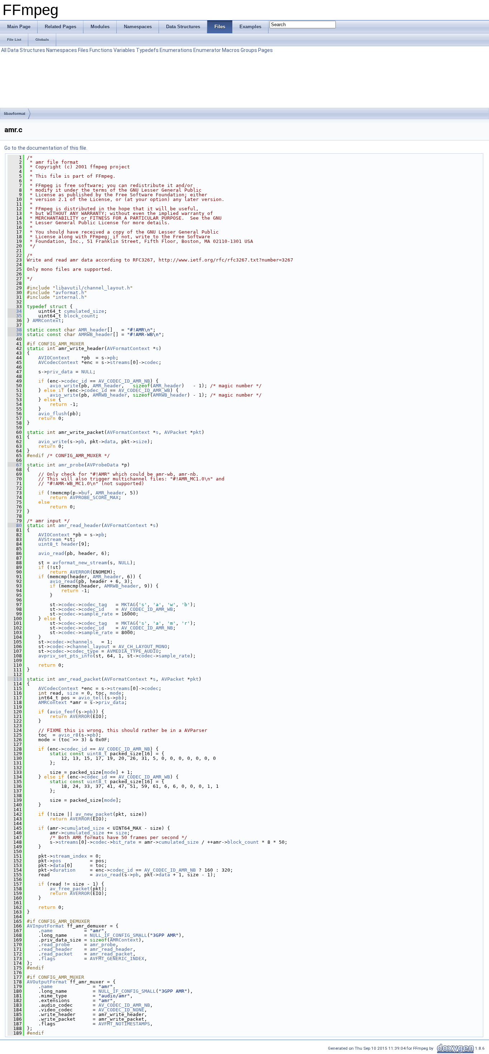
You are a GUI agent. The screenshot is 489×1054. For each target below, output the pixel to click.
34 (15, 311)
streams (120, 362)
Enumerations (176, 50)
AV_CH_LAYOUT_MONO (142, 646)
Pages (265, 50)
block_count (80, 315)
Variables (124, 50)
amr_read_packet (79, 679)
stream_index (70, 856)
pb (113, 357)
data (110, 441)
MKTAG (128, 604)
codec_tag (94, 604)
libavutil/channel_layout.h (92, 288)
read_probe (55, 944)
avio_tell (91, 697)
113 (15, 679)
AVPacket (175, 432)
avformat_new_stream (80, 562)
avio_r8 (68, 735)
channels (81, 642)
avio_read (51, 553)
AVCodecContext (58, 362)
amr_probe (71, 465)
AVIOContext (54, 357)
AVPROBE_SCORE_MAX (94, 497)
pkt (197, 432)
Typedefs (147, 50)
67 (15, 465)
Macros (230, 50)
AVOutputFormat (47, 981)
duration (64, 870)
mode (115, 693)
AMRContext (47, 320)
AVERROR (80, 572)
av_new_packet (94, 814)
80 (15, 525)
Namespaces (61, 50)
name (47, 930)
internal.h (69, 297)
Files (83, 50)
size (141, 441)
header (69, 544)
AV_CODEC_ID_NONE (121, 1009)
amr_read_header (79, 525)
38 (15, 329)
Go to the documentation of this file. (45, 148)
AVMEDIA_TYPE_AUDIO (133, 651)
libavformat (14, 113)
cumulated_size (84, 311)
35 (15, 315)
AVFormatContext (128, 348)
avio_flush (52, 413)
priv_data (60, 371)
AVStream (49, 539)
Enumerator (207, 50)
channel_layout (90, 646)
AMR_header (92, 329)
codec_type (84, 651)
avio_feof (63, 711)
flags (48, 958)
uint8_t (48, 544)
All (3, 50)
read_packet (57, 954)
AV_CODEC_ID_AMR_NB (124, 381)
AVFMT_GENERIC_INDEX (117, 958)
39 (15, 334)
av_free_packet (70, 888)
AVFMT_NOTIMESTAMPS (124, 1023)
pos (57, 860)
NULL (87, 371)
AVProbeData (102, 465)
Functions (100, 50)
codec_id (75, 381)
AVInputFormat (45, 926)
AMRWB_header (95, 334)
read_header (57, 949)
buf (85, 492)
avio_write (64, 385)
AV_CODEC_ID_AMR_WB (144, 390)
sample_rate (97, 614)
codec (151, 362)
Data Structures (26, 50)
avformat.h (69, 292)
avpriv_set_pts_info (65, 655)
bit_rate (124, 842)
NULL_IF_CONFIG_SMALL (118, 935)
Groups (249, 50)
